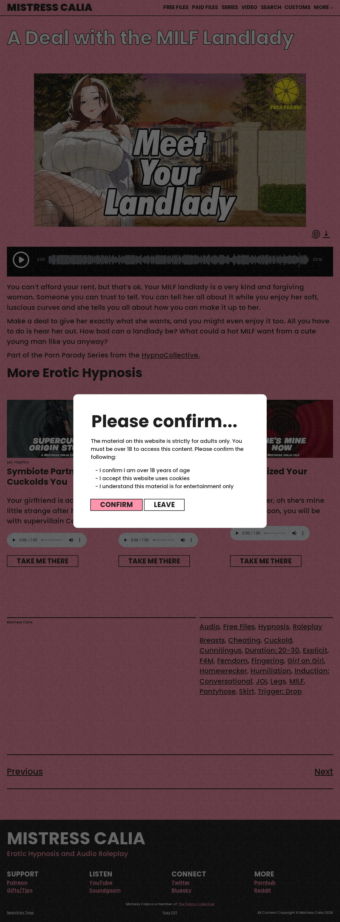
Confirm (116, 504)
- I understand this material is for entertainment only (164, 486)
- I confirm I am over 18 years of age (142, 470)
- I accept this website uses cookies (142, 478)
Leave (164, 504)
